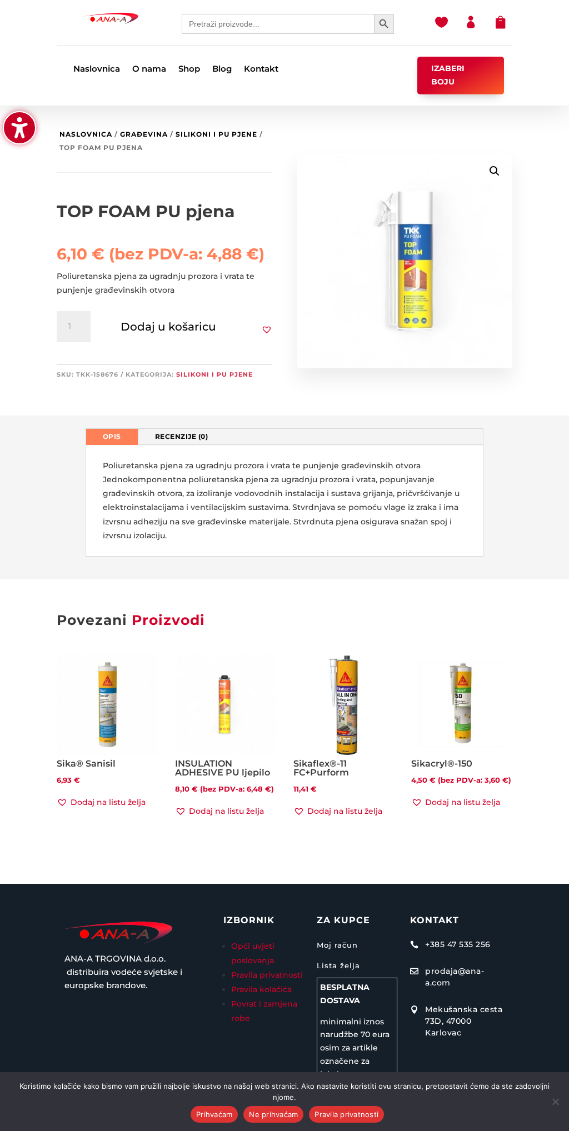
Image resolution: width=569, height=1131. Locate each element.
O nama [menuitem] (149, 69)
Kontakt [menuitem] (261, 69)
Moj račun (337, 944)
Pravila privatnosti (267, 975)
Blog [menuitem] (222, 69)
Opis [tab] (112, 436)
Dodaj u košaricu (168, 326)
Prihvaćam (214, 1114)
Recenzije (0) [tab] (181, 436)
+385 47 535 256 (458, 944)
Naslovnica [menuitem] (96, 69)
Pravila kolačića (261, 989)
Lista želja (338, 965)
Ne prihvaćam (273, 1114)
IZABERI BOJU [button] (448, 75)
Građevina (144, 134)
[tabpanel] (284, 501)
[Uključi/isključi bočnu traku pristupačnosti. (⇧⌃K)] (19, 127)
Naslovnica (85, 134)
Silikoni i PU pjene (216, 134)
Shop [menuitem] (189, 69)
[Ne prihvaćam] (555, 1101)
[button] (267, 329)
